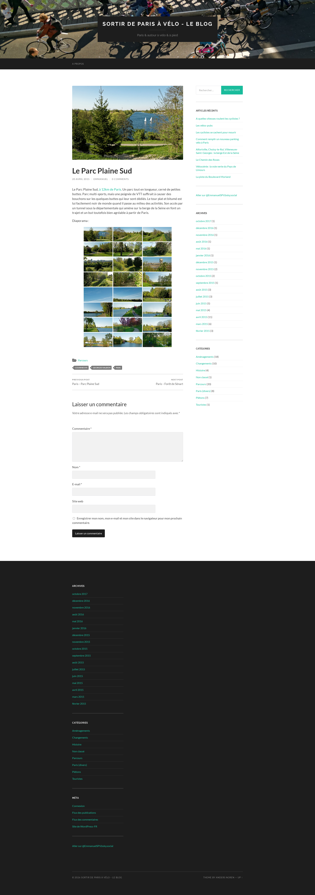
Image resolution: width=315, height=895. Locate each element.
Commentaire (82, 428)
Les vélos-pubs (204, 125)
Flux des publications (84, 812)
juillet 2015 (202, 296)
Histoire (200, 370)
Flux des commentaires (85, 819)
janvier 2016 (203, 255)
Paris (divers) (203, 390)
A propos (78, 63)
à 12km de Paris (110, 189)
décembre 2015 (204, 262)
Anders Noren (225, 877)
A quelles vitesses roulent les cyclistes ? (218, 118)
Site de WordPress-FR (84, 826)
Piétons (200, 397)
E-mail (77, 484)
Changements (204, 363)
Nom (76, 467)
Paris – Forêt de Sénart (169, 381)
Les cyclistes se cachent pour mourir (216, 132)
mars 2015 (202, 323)
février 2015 (203, 330)
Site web (77, 501)
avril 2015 (201, 317)
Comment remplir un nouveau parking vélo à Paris (217, 140)
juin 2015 (201, 303)
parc (118, 367)
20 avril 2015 (81, 179)
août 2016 (202, 241)
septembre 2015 (205, 282)
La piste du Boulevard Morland (213, 176)
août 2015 (202, 289)
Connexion (78, 805)
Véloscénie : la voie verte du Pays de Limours (216, 168)
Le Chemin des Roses (208, 159)
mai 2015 (201, 310)
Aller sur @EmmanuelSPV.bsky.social (216, 195)
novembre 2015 (205, 269)
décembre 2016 (204, 227)
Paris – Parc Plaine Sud (85, 381)
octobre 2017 (203, 221)
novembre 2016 (205, 234)
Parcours (83, 360)
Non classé (202, 377)
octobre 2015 (203, 275)
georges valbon (102, 367)
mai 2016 (201, 248)
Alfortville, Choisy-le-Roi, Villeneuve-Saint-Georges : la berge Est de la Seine (217, 151)
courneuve (81, 367)
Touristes (201, 404)
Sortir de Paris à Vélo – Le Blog (101, 877)
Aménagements (205, 356)
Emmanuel (101, 179)
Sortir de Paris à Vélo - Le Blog (158, 24)
